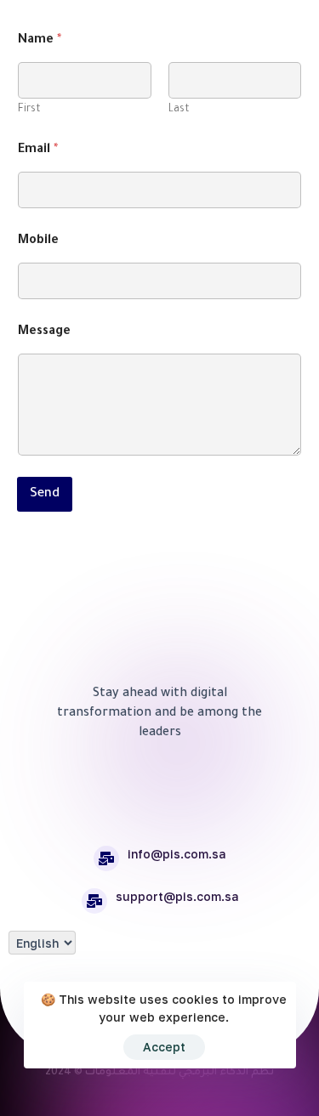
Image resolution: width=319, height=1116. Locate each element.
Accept (164, 1047)
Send (45, 494)
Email (38, 150)
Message (44, 332)
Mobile (38, 241)
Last (179, 110)
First (29, 110)
